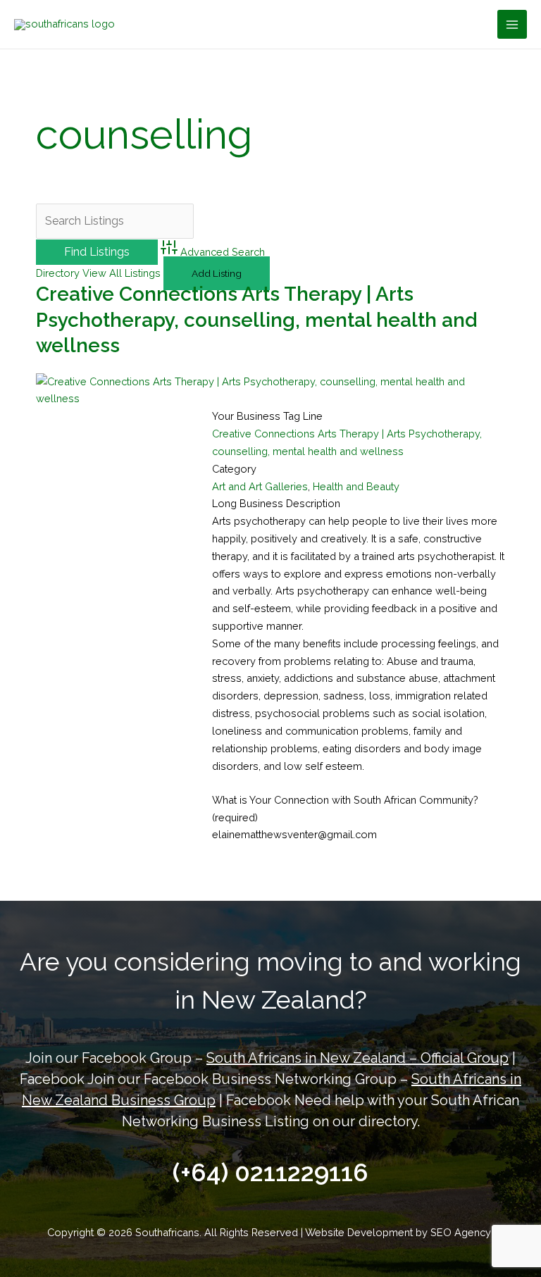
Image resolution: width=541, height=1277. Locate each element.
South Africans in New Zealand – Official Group (357, 1057)
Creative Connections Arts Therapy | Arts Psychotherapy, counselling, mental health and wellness (256, 319)
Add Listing (217, 273)
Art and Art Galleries (260, 486)
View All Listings (121, 273)
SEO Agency (462, 1232)
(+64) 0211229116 (270, 1172)
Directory (58, 273)
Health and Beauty (356, 486)
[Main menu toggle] (512, 24)
